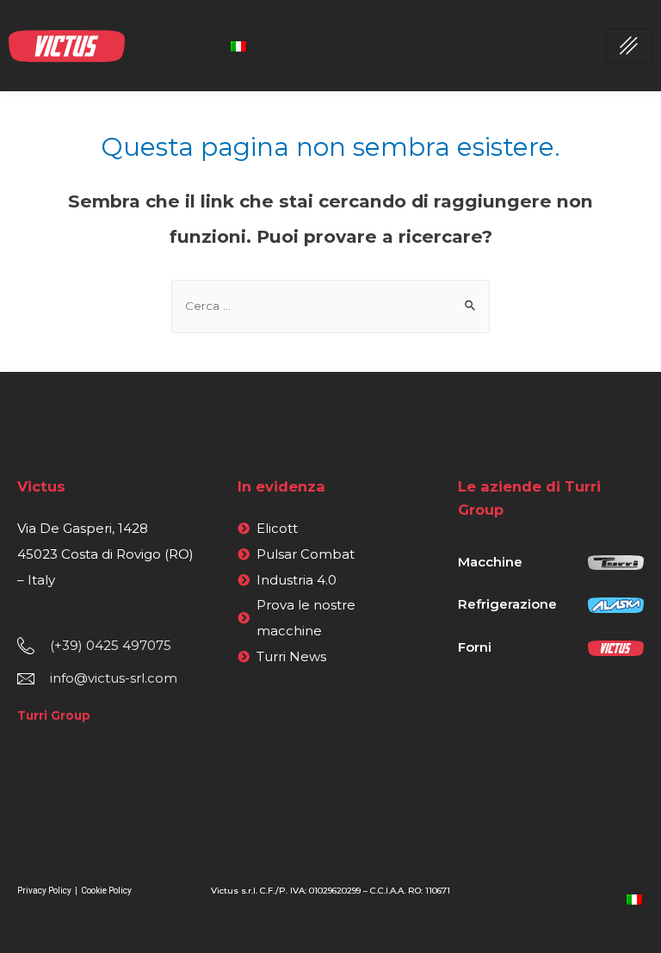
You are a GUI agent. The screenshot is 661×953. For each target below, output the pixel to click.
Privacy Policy (45, 890)
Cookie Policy (106, 890)
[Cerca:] (330, 305)
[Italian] (238, 45)
